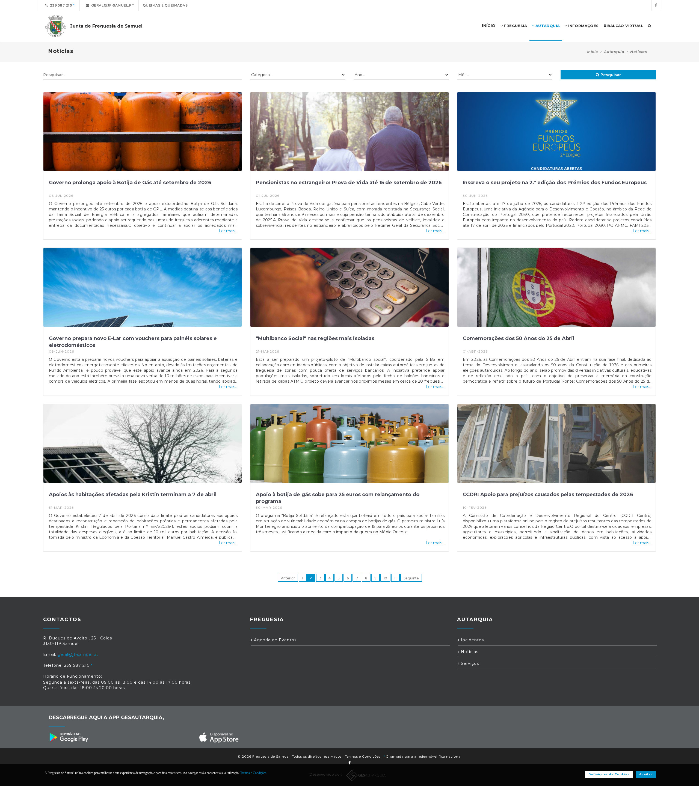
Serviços (469, 663)
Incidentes (472, 640)
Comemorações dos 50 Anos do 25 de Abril (518, 338)
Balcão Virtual (624, 25)
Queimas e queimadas (165, 5)
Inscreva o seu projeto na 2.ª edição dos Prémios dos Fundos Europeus (555, 183)
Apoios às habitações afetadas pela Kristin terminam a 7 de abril (133, 495)
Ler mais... (228, 230)
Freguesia (515, 25)
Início (592, 51)
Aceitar (645, 774)
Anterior (288, 578)
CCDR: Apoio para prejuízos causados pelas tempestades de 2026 (548, 495)
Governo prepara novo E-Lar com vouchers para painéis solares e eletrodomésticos (133, 341)
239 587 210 (60, 5)
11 (395, 578)
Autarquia (547, 25)
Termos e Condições (362, 756)
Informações (583, 25)
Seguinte (411, 578)
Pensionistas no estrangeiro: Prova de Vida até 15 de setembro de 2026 (349, 183)
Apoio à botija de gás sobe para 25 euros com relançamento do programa (337, 498)
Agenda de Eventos (275, 640)
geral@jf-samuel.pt (111, 5)
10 (385, 578)
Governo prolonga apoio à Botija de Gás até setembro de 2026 (130, 183)
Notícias (469, 651)
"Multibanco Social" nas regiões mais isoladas (315, 338)
